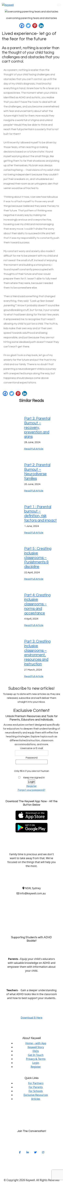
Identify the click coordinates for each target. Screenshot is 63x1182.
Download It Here (31, 1017)
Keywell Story (36, 1047)
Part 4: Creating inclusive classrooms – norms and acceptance (37, 604)
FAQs (36, 1051)
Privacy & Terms (36, 1059)
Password (31, 757)
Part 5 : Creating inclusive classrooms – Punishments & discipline (37, 558)
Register (31, 786)
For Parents (36, 1087)
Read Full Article (33, 448)
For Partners (35, 1083)
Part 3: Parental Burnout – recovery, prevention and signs (37, 428)
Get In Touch (35, 1055)
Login (35, 1063)
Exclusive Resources (36, 1095)
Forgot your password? (31, 790)
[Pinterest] (34, 25)
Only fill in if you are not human (31, 771)
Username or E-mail (31, 748)
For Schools (36, 1091)
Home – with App (35, 1043)
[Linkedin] (41, 25)
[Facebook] (21, 25)
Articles (35, 1099)
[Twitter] (28, 25)
